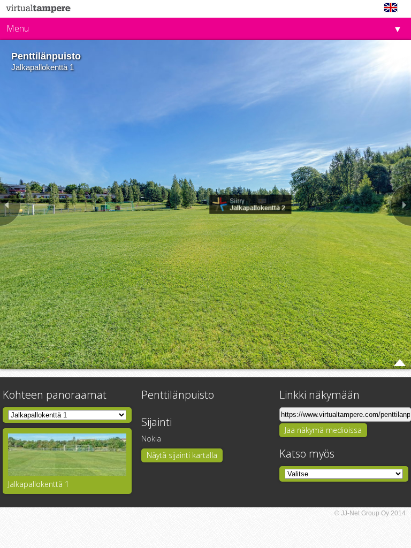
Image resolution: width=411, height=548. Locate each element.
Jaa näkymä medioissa (323, 430)
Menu (17, 28)
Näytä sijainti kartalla (182, 455)
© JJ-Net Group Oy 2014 (370, 513)
